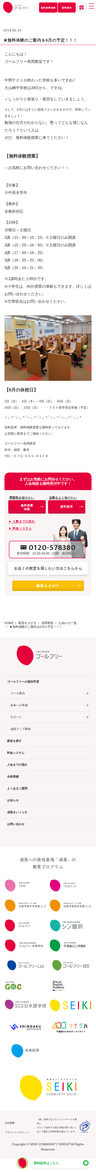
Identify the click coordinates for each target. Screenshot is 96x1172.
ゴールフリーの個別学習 (23, 681)
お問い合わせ (16, 824)
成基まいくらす (17, 812)
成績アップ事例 (20, 729)
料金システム (16, 752)
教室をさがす (48, 586)
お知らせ (13, 800)
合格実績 (13, 776)
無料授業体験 (48, 8)
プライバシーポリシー (17, 1132)
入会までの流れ (17, 764)
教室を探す (14, 741)
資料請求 (67, 8)
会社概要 (10, 1123)
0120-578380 (52, 548)
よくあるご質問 (17, 788)
